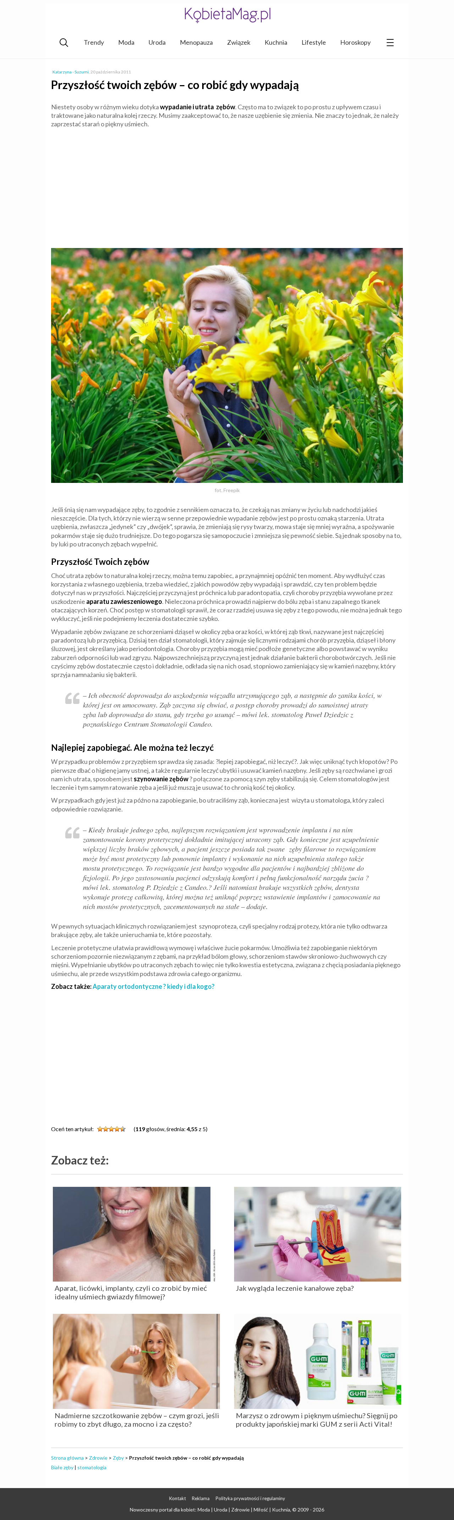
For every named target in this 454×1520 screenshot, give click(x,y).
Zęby (118, 1458)
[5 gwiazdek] (123, 1129)
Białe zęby (62, 1467)
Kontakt (177, 1498)
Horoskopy (355, 42)
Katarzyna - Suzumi (70, 72)
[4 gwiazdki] (117, 1129)
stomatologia (91, 1467)
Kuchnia (276, 42)
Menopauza (196, 42)
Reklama (201, 1498)
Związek (238, 42)
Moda (126, 42)
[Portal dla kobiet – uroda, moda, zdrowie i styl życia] (227, 15)
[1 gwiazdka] (100, 1129)
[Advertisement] (227, 185)
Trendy (94, 42)
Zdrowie (98, 1458)
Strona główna (67, 1458)
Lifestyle (313, 42)
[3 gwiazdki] (111, 1129)
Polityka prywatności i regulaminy (250, 1498)
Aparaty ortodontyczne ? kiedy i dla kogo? (154, 986)
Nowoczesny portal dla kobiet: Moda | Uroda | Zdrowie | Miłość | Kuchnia (210, 1510)
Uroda (157, 42)
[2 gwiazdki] (106, 1129)
